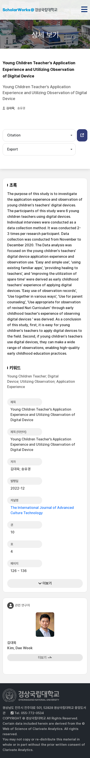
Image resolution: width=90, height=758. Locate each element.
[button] (82, 135)
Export (12, 149)
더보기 (47, 583)
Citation (14, 135)
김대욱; (11, 108)
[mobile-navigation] (84, 8)
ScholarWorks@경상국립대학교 (30, 10)
